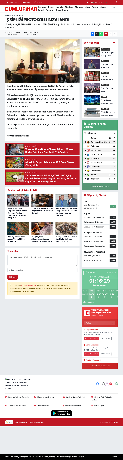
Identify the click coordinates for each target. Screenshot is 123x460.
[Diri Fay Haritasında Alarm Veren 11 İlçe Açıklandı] (18, 229)
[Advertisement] (61, 443)
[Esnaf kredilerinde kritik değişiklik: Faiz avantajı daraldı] (42, 200)
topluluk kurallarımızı (29, 285)
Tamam (114, 456)
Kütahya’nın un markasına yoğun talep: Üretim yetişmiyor (107, 78)
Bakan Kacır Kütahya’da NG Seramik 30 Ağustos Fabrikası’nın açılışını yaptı (107, 90)
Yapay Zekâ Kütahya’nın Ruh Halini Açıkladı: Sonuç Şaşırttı (66, 239)
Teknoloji (105, 49)
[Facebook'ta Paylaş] (92, 34)
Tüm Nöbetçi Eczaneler (101, 366)
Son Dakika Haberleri (73, 406)
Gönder (12, 277)
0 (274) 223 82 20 (92, 338)
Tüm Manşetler (43, 406)
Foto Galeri (14, 2)
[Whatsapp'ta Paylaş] (101, 34)
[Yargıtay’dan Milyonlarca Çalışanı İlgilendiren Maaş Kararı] (42, 229)
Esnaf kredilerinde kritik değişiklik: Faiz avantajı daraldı (42, 211)
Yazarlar (39, 2)
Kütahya (42, 7)
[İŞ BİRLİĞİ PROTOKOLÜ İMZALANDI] (42, 61)
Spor (87, 7)
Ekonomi (79, 7)
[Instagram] (107, 384)
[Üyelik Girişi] (116, 2)
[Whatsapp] (116, 384)
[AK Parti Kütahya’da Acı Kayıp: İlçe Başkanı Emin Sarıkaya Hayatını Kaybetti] (66, 200)
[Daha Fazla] (106, 34)
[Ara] (114, 7)
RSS (10, 422)
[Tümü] (114, 43)
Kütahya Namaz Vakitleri (75, 397)
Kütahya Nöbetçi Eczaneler (19, 397)
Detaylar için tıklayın (100, 186)
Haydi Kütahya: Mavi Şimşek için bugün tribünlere (107, 102)
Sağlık (41, 10)
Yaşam (95, 7)
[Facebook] (98, 384)
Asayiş (59, 7)
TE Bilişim (114, 422)
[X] (103, 384)
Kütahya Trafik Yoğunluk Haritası (101, 398)
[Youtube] (111, 384)
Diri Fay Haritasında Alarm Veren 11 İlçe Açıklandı (16, 239)
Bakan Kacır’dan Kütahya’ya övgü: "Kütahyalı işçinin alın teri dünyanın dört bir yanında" (108, 66)
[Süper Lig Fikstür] (114, 195)
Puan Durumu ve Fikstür (17, 406)
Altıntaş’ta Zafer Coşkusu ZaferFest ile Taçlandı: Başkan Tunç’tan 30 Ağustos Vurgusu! (17, 213)
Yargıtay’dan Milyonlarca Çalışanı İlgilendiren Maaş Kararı (42, 239)
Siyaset (104, 7)
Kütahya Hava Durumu (45, 397)
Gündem (69, 7)
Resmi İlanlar (62, 10)
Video (27, 2)
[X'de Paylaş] (97, 34)
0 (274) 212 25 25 (92, 354)
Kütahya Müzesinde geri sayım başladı (108, 114)
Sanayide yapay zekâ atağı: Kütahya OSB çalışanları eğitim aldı (108, 54)
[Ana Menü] (114, 10)
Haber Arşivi (99, 406)
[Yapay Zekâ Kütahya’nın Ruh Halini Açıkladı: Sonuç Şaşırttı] (66, 229)
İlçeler (51, 7)
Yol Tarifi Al (106, 338)
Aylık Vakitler (89, 302)
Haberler (9, 15)
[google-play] (61, 413)
